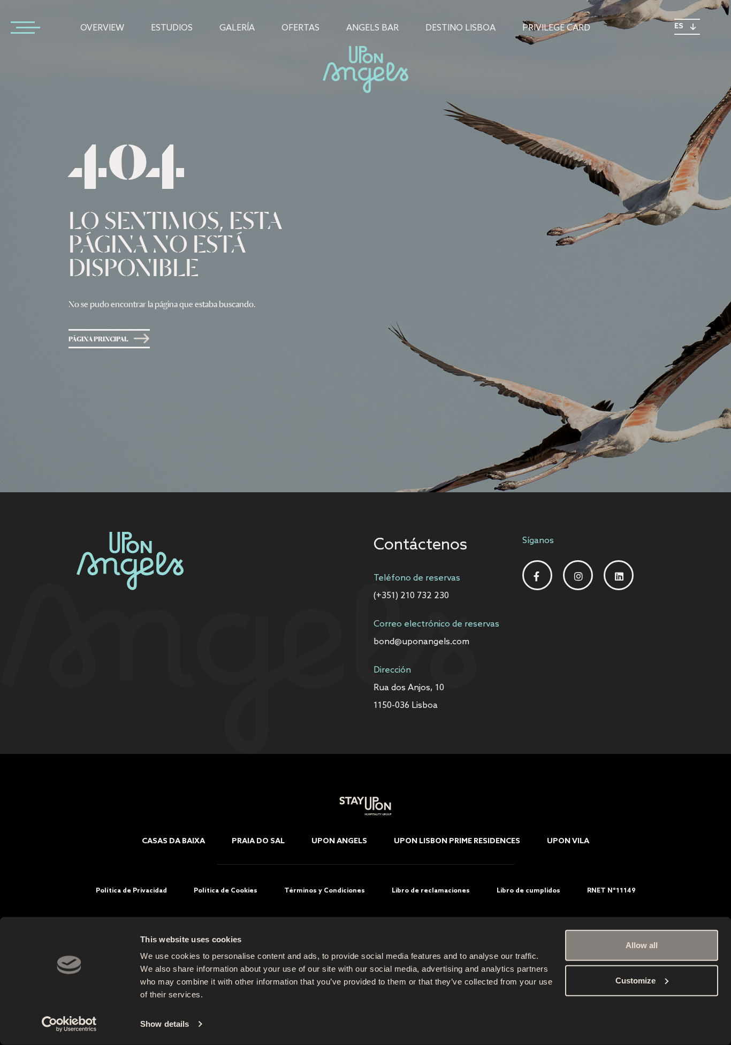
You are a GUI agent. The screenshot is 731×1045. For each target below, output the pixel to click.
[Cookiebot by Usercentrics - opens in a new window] (69, 1024)
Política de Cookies (225, 891)
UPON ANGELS (339, 841)
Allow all (642, 945)
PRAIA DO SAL (258, 841)
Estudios (172, 28)
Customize (635, 980)
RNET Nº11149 (611, 891)
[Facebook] (537, 576)
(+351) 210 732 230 (411, 596)
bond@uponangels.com (421, 642)
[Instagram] (578, 576)
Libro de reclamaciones (431, 891)
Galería (237, 28)
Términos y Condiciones (324, 891)
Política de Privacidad (131, 891)
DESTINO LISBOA (460, 28)
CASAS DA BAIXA (173, 841)
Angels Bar (372, 28)
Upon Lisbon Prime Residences (457, 841)
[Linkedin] (619, 576)
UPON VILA (568, 841)
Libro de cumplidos (528, 891)
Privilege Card (556, 28)
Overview (102, 28)
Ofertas (300, 28)
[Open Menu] (21, 26)
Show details (164, 1023)
